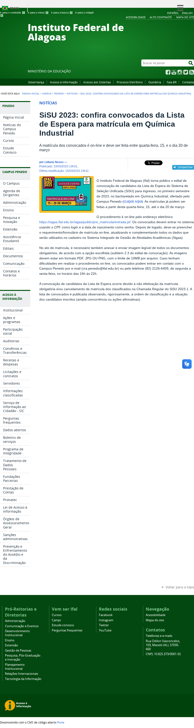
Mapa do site (155, 620)
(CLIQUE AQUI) (133, 201)
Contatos (188, 82)
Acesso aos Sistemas (97, 82)
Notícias (72, 93)
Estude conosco (63, 625)
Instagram (179, 72)
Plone (60, 722)
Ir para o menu (38, 12)
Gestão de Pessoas (18, 650)
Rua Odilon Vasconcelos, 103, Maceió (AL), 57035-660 (163, 645)
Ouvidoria (154, 82)
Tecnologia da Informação (23, 679)
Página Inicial (30, 93)
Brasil (15, 8)
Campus (46, 93)
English (187, 13)
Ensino (9, 640)
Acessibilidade (155, 615)
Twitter (185, 72)
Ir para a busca (61, 12)
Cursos (57, 615)
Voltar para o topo (180, 587)
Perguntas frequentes (67, 630)
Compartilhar (185, 167)
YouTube (174, 72)
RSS (191, 72)
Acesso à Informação (64, 82)
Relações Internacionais (21, 674)
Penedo (59, 93)
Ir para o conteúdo (12, 12)
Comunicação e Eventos (22, 626)
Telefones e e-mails (159, 636)
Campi (56, 620)
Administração (15, 621)
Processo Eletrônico (130, 82)
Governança (36, 82)
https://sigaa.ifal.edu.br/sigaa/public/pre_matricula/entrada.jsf (84, 222)
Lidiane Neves (54, 162)
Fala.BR (171, 82)
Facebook (168, 72)
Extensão (11, 645)
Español (173, 13)
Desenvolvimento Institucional (17, 633)
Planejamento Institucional (15, 667)
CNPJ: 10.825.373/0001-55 (163, 654)
